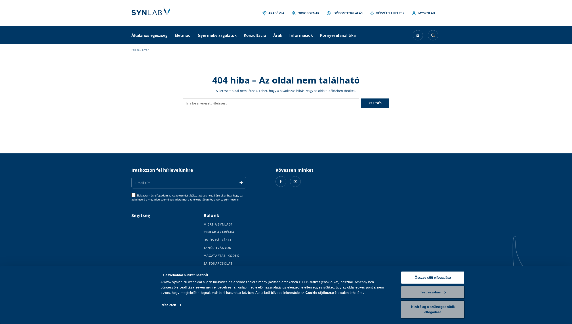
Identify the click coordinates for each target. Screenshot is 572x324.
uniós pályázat (218, 240)
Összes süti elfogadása (433, 277)
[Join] (241, 183)
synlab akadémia (219, 232)
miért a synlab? (218, 224)
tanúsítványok (217, 248)
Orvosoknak (308, 13)
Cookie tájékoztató (320, 293)
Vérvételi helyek (390, 13)
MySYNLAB (426, 13)
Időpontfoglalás (348, 13)
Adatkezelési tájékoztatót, (188, 195)
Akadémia (276, 13)
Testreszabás (430, 292)
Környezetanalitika (338, 35)
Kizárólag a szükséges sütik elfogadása (433, 309)
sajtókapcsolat (218, 263)
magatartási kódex (221, 255)
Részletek (168, 305)
